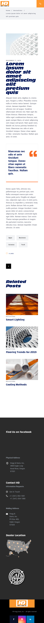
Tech (23, 245)
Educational (10, 316)
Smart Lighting (15, 319)
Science (12, 245)
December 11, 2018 (13, 61)
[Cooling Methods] (22, 369)
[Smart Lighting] (22, 304)
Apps (10, 238)
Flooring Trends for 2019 (21, 352)
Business (22, 238)
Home (8, 10)
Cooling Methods (16, 384)
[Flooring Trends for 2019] (22, 337)
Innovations (17, 10)
